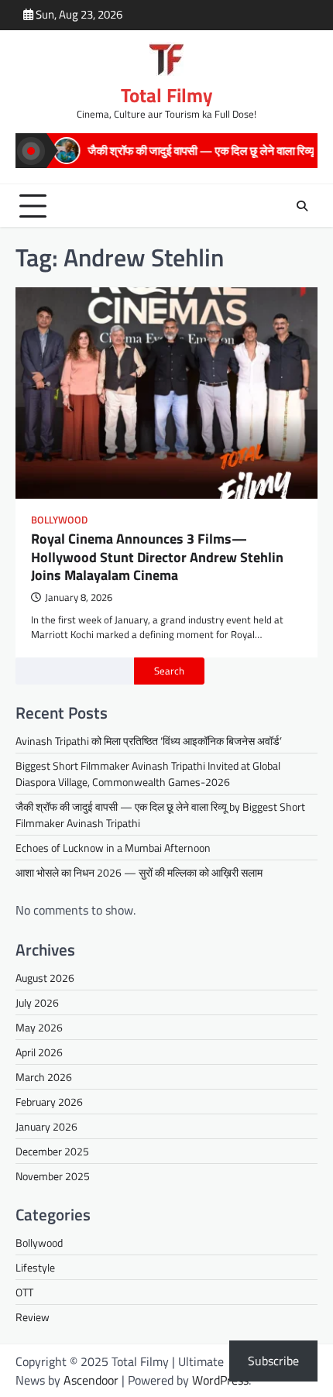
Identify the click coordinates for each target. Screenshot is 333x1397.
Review (32, 1317)
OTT (24, 1292)
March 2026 (43, 1077)
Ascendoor (91, 1380)
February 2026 (49, 1101)
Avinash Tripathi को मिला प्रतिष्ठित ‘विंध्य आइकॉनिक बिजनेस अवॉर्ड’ (148, 741)
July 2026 (37, 1002)
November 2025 (52, 1176)
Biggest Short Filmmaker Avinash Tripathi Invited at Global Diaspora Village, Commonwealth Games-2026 (147, 773)
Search (169, 670)
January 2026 (46, 1126)
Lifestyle (35, 1267)
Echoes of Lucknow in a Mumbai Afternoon (113, 847)
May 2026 (39, 1027)
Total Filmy (167, 95)
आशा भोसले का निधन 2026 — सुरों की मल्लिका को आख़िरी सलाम (139, 872)
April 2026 (39, 1052)
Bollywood (59, 520)
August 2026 (44, 978)
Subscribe (273, 1360)
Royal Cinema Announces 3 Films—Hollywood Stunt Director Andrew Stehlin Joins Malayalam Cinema (157, 556)
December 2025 (52, 1151)
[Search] (302, 206)
